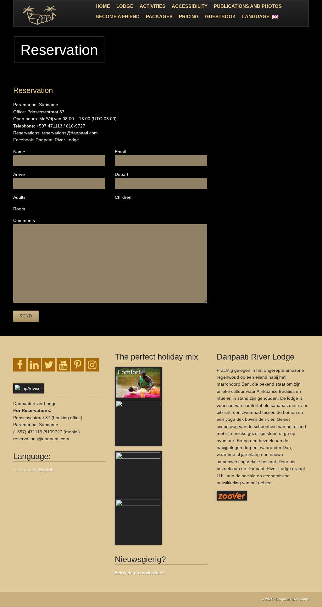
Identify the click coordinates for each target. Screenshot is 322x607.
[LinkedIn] (34, 364)
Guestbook (220, 16)
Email (120, 151)
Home (103, 6)
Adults (19, 197)
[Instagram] (92, 364)
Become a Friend (118, 16)
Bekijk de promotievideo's (140, 572)
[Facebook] (19, 364)
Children (123, 197)
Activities (152, 6)
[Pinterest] (77, 364)
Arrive (19, 174)
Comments (24, 220)
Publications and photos (248, 6)
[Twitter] (48, 364)
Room (19, 208)
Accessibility (190, 6)
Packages (159, 16)
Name (19, 151)
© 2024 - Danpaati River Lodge (285, 599)
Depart (121, 174)
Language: (257, 16)
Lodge (124, 6)
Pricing (189, 16)
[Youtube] (63, 364)
